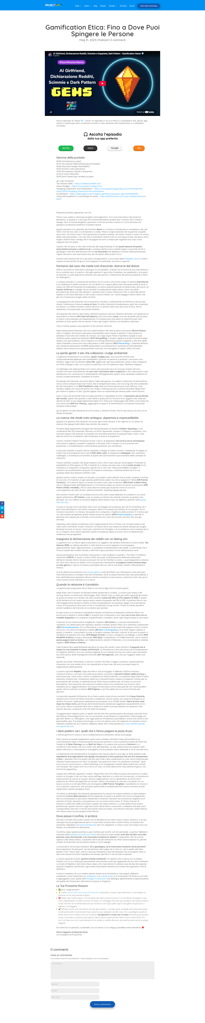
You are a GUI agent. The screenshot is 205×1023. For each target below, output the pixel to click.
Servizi (132, 6)
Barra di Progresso (108, 630)
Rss (139, 148)
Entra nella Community (148, 6)
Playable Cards (131, 258)
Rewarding (123, 343)
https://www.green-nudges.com (87, 186)
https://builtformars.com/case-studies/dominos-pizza (101, 197)
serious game (93, 572)
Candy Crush (107, 876)
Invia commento (102, 1004)
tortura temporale (87, 825)
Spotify (66, 148)
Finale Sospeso (124, 514)
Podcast (103, 6)
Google (114, 148)
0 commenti (118, 40)
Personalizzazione (69, 627)
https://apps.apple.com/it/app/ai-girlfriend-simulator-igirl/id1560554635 (104, 193)
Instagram (91, 876)
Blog (95, 6)
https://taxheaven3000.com (88, 183)
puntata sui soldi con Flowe (83, 834)
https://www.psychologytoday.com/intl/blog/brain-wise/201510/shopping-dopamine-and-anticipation (99, 189)
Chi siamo (123, 6)
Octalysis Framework (96, 878)
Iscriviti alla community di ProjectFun (83, 892)
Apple (90, 148)
